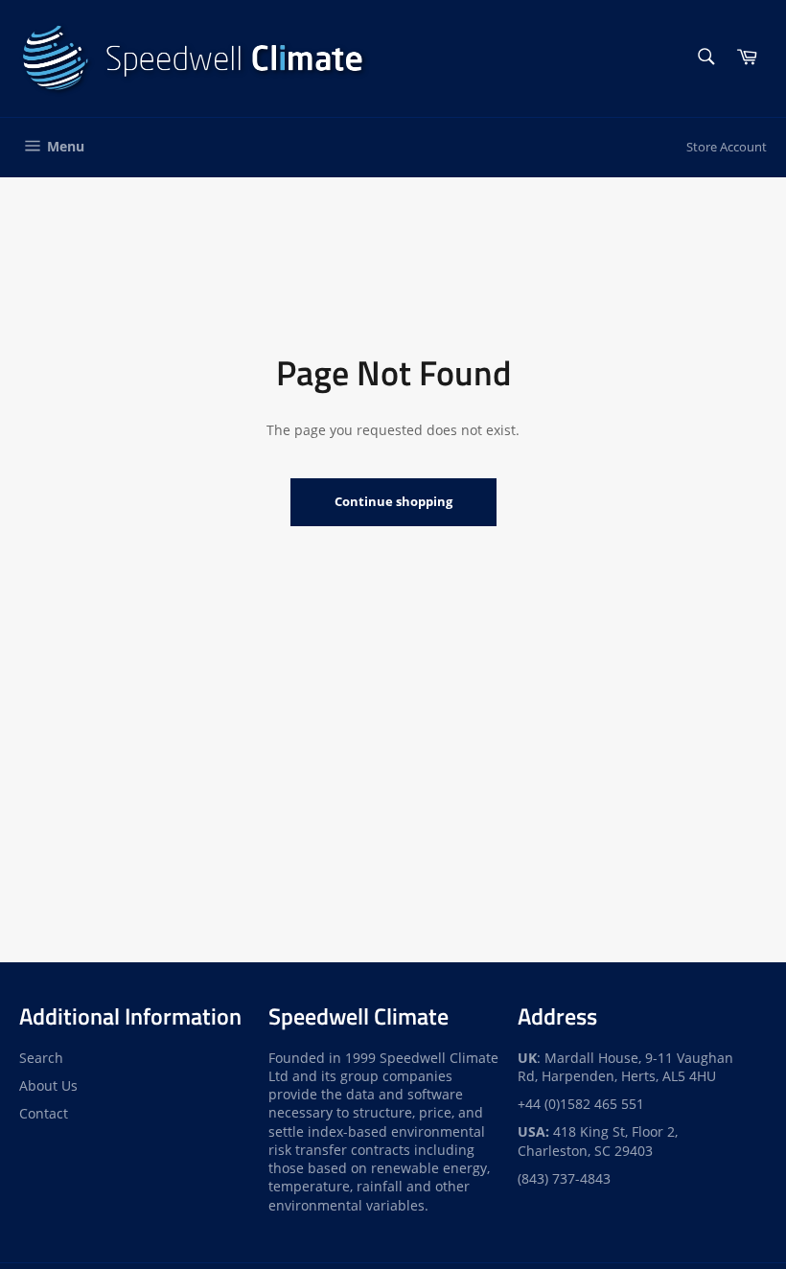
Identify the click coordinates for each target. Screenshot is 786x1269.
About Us (48, 1085)
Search (41, 1058)
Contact (43, 1113)
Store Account (726, 146)
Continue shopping (393, 501)
